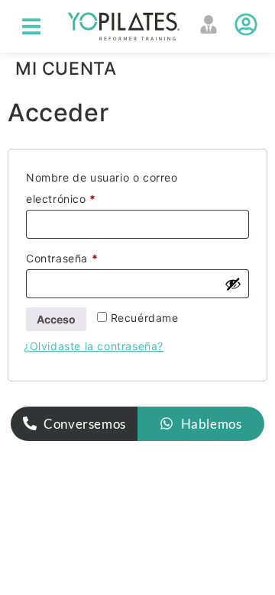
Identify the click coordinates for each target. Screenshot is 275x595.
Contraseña (91, 256)
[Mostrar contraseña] (233, 283)
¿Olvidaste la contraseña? (93, 345)
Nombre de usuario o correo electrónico (102, 186)
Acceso (56, 319)
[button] (31, 26)
